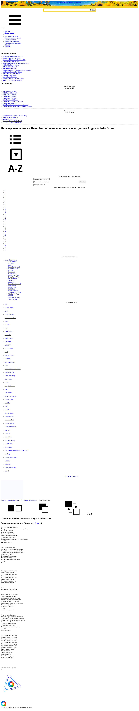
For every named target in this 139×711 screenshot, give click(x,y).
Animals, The (9, 399)
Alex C (7, 471)
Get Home (11, 272)
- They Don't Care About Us (17, 70)
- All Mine (17, 106)
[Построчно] (44, 514)
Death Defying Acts (14, 267)
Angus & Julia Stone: (11, 260)
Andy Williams (9, 416)
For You (10, 270)
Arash (6, 352)
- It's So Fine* (12, 121)
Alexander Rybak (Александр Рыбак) (16, 450)
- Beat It (11, 65)
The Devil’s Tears (13, 294)
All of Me (11, 263)
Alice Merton (8, 444)
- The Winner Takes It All (12, 80)
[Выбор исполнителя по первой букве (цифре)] (15, 175)
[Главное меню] (15, 26)
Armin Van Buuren (10, 396)
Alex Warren (8, 392)
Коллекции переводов (12, 41)
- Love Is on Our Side (13, 101)
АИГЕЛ (7, 430)
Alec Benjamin (9, 413)
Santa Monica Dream (14, 292)
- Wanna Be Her (9, 91)
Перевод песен (9, 33)
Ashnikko (7, 464)
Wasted (10, 296)
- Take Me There (10, 66)
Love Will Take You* (14, 284)
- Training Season (11, 73)
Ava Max (7, 403)
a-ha (6, 328)
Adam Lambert (9, 420)
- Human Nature (13, 78)
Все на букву (71, 476)
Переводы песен (13, 500)
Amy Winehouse (10, 362)
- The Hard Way (14, 60)
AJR (6, 389)
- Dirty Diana (12, 72)
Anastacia (7, 358)
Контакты (8, 46)
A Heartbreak (12, 261)
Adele (6, 311)
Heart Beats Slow (13, 275)
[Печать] (88, 514)
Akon (6, 321)
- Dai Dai (13, 56)
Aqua (6, 365)
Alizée (6, 382)
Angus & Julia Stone (30, 500)
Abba (6, 304)
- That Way (10, 119)
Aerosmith (8, 341)
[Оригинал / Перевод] (72, 514)
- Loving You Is (10, 117)
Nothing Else (12, 287)
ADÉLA (7, 433)
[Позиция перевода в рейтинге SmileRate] (91, 514)
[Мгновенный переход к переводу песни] (15, 160)
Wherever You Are (13, 297)
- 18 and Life (10, 93)
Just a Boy (11, 280)
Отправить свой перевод (13, 43)
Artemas (7, 461)
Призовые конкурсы (11, 36)
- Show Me (10, 103)
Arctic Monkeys (9, 314)
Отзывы (7, 45)
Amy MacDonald (10, 440)
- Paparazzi (10, 77)
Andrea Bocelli (9, 372)
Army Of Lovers (10, 386)
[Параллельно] (15, 514)
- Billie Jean (12, 58)
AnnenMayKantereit (11, 457)
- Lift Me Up (10, 100)
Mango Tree (12, 285)
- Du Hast (9, 68)
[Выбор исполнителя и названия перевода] (15, 146)
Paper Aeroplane (13, 290)
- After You (9, 94)
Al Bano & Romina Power (13, 369)
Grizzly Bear (12, 273)
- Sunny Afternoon (15, 105)
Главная (7, 31)
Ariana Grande (9, 307)
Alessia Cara (8, 447)
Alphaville (8, 335)
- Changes (9, 96)
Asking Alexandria (10, 467)
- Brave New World (12, 122)
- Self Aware (11, 61)
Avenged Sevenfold (10, 427)
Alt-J (6, 406)
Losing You (11, 282)
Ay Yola (7, 410)
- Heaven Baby (15, 116)
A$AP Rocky (9, 348)
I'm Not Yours (12, 279)
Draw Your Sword (13, 268)
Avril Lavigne (9, 338)
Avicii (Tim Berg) (10, 375)
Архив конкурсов (10, 39)
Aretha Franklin (9, 423)
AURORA (8, 345)
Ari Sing (7, 454)
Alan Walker (8, 379)
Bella (9, 265)
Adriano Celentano (10, 318)
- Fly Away (10, 98)
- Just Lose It (9, 75)
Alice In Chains (9, 355)
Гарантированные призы (13, 38)
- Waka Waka (16, 63)
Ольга (38, 523)
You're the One (12, 299)
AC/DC (7, 324)
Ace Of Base (8, 331)
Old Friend (11, 289)
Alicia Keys (8, 437)
